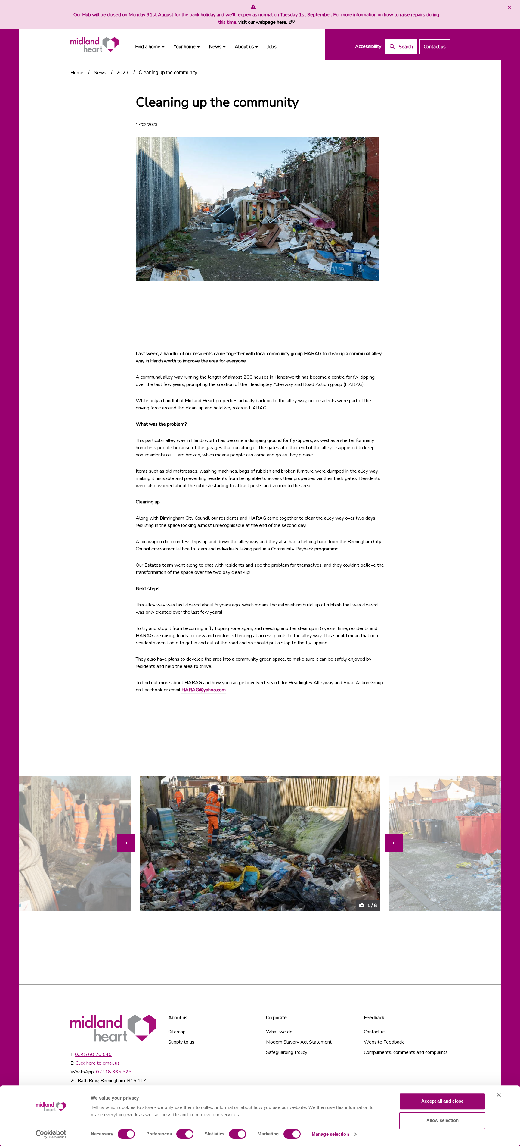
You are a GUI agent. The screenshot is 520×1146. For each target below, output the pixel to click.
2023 (122, 72)
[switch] (184, 1134)
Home (76, 72)
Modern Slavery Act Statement (299, 1042)
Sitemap (177, 1032)
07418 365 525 (114, 1072)
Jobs (272, 46)
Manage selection (330, 1134)
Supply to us (181, 1042)
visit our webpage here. (262, 22)
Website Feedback (384, 1042)
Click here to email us (98, 1063)
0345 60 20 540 (93, 1054)
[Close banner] (499, 1095)
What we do (279, 1032)
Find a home (148, 46)
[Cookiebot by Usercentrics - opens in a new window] (51, 1134)
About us (245, 46)
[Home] (94, 44)
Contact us (435, 46)
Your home (185, 46)
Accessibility (368, 46)
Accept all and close (442, 1101)
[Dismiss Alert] (508, 7)
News (216, 46)
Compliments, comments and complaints (406, 1052)
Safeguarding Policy (286, 1052)
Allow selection (442, 1120)
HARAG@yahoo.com (203, 690)
